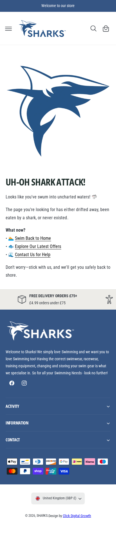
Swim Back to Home (33, 238)
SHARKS (42, 516)
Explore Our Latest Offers (38, 246)
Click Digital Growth (77, 516)
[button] (8, 28)
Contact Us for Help (32, 254)
